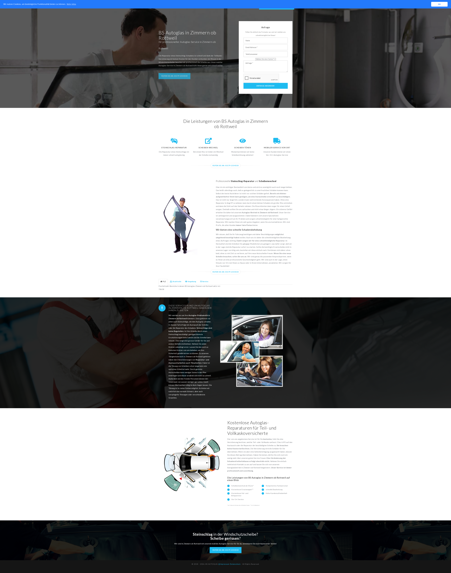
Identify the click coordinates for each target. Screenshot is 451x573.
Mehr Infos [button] (71, 4)
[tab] (163, 282)
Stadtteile (177, 281)
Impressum (224, 564)
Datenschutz (235, 564)
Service (205, 281)
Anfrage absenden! (265, 86)
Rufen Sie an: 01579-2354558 (174, 76)
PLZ (164, 281)
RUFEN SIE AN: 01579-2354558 (226, 165)
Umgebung (191, 281)
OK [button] (439, 4)
